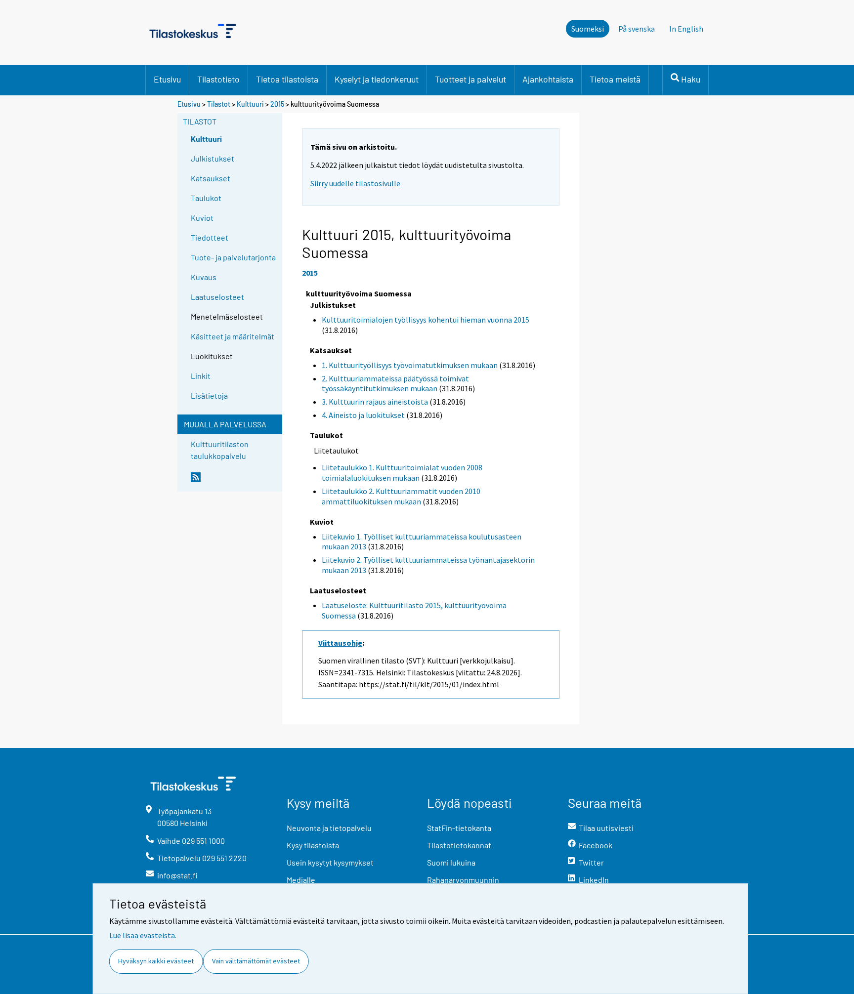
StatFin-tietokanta (459, 827)
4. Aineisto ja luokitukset (363, 415)
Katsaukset (210, 178)
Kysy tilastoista (313, 845)
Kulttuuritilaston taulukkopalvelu (220, 449)
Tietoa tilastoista (287, 79)
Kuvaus (203, 277)
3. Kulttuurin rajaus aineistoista (375, 402)
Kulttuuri (250, 104)
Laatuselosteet (217, 296)
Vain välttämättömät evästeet (256, 960)
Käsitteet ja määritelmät (232, 336)
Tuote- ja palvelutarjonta (233, 257)
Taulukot (206, 198)
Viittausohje (340, 643)
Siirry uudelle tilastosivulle (355, 183)
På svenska (636, 29)
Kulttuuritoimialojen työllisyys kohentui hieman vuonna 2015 (425, 320)
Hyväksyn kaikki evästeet (156, 960)
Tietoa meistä (615, 79)
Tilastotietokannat (459, 845)
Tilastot (218, 104)
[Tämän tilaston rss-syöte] (234, 481)
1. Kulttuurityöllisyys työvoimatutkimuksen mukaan (410, 365)
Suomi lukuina (451, 862)
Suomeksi (587, 29)
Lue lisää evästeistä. (142, 935)
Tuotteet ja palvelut (470, 79)
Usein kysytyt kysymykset (330, 862)
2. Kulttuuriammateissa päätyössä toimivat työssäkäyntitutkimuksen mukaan (395, 383)
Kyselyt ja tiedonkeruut (377, 79)
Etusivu (167, 79)
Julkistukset (212, 158)
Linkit (201, 375)
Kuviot (202, 217)
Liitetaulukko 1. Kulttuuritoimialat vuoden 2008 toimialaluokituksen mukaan (402, 472)
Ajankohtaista (547, 79)
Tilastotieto (218, 79)
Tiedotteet (209, 237)
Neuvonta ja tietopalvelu (329, 827)
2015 (277, 104)
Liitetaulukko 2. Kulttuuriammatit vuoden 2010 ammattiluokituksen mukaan (401, 496)
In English (686, 29)
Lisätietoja (209, 395)
